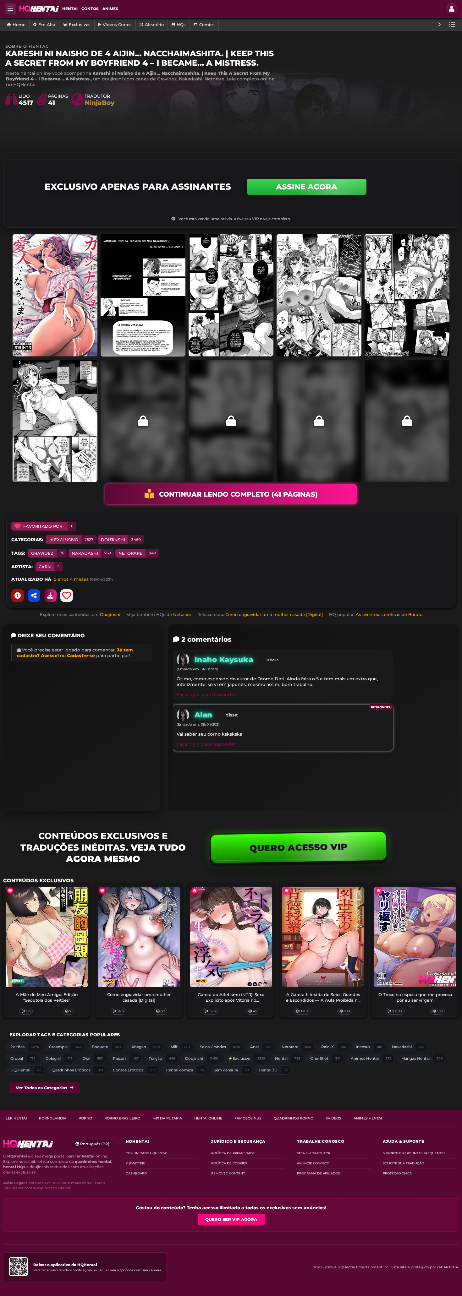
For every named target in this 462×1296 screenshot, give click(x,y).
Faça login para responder (206, 694)
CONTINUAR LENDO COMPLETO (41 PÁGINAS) (238, 494)
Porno (85, 1118)
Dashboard (136, 1173)
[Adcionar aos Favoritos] (66, 595)
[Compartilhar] (34, 595)
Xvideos (333, 1118)
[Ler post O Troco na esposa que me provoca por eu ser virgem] (415, 937)
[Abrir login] (451, 8)
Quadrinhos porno (293, 1118)
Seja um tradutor (313, 1153)
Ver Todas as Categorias (41, 1087)
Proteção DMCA (397, 1173)
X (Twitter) (135, 1163)
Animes (110, 8)
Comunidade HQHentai (146, 1153)
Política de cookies (229, 1163)
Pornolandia (52, 1118)
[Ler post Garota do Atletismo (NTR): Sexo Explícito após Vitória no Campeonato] (231, 937)
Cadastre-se (81, 655)
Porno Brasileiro (122, 1118)
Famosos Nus (247, 1118)
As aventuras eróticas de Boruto (389, 614)
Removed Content (228, 1173)
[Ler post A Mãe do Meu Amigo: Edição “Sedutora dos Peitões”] (47, 937)
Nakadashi (91, 553)
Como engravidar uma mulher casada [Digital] (274, 614)
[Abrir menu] (10, 8)
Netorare (137, 553)
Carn (49, 566)
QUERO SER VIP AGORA (231, 1219)
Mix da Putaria (167, 1118)
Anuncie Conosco (313, 1163)
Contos (90, 8)
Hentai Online (208, 1118)
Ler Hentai (16, 1118)
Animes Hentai (368, 1118)
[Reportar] (17, 595)
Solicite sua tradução (403, 1163)
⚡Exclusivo (71, 539)
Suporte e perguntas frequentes (414, 1153)
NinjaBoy (99, 102)
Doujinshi (121, 539)
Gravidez (47, 553)
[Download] (50, 595)
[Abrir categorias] (452, 24)
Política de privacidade (233, 1153)
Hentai (70, 8)
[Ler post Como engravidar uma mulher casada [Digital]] (139, 937)
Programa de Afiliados (318, 1173)
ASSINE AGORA (306, 186)
